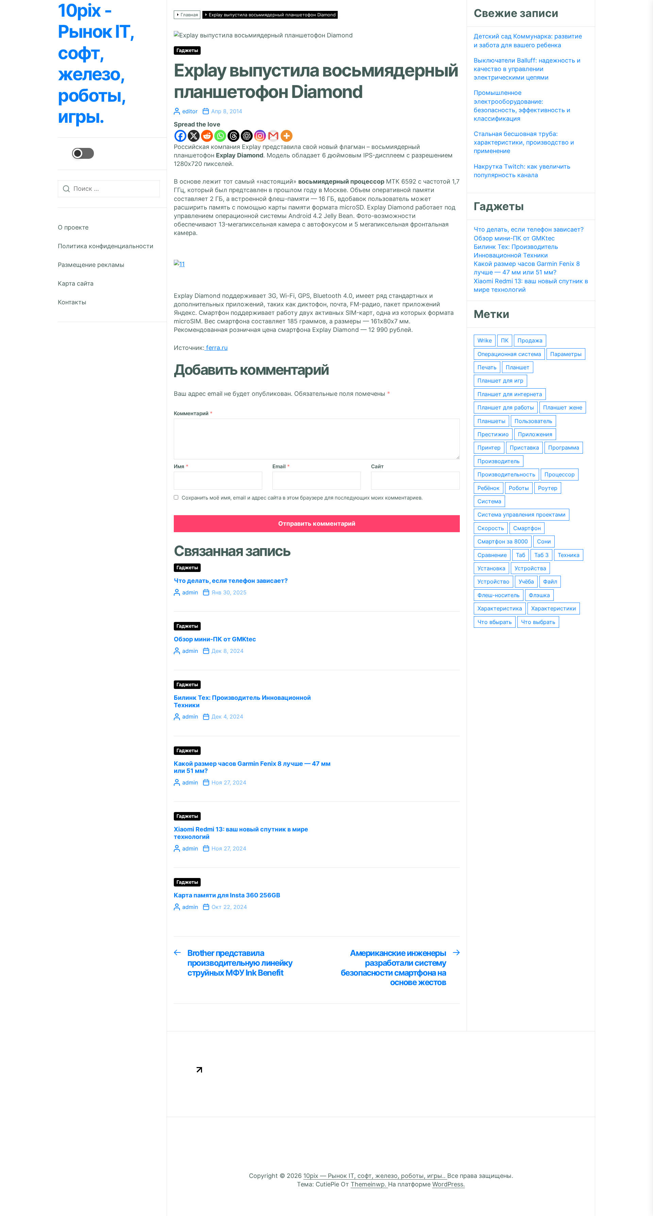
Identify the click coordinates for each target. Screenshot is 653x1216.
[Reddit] (207, 136)
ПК (504, 340)
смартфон (527, 528)
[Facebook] (180, 136)
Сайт (377, 466)
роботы (519, 488)
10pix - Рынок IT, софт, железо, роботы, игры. (95, 63)
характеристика (500, 608)
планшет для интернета (510, 394)
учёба (526, 581)
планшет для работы (506, 407)
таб (520, 555)
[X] (194, 136)
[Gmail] (273, 136)
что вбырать (495, 622)
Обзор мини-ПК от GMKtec (215, 639)
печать (487, 367)
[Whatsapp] (220, 136)
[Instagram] (260, 136)
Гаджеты (187, 50)
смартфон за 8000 (503, 541)
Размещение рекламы (91, 264)
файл (550, 581)
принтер (489, 447)
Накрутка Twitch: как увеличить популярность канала (522, 171)
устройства (530, 568)
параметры (566, 354)
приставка (524, 447)
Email (281, 466)
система (489, 501)
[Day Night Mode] (76, 153)
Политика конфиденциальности (105, 246)
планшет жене (562, 407)
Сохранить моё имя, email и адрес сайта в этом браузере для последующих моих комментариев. (302, 497)
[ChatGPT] (247, 136)
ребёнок (489, 488)
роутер (547, 488)
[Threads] (233, 136)
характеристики (553, 608)
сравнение (492, 555)
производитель (499, 461)
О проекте (73, 227)
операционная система (509, 354)
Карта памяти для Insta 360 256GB (227, 895)
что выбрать (538, 622)
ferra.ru (216, 347)
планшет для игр (500, 380)
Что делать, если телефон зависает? (231, 580)
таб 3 (541, 555)
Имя (181, 466)
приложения (535, 434)
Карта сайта (76, 283)
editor (190, 111)
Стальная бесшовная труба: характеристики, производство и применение (524, 142)
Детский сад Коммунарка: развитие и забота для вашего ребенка (528, 40)
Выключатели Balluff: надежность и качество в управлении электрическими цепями (527, 69)
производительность (506, 474)
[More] (286, 136)
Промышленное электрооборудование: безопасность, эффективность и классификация (522, 105)
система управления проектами (522, 514)
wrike (485, 340)
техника (569, 555)
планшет (518, 367)
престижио (493, 434)
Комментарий (193, 413)
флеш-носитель (499, 595)
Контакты (72, 302)
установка (491, 568)
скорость (491, 528)
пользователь (533, 421)
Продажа (530, 340)
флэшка (539, 595)
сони (544, 541)
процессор (560, 474)
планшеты (491, 421)
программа (563, 447)
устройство (493, 581)
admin (190, 592)
